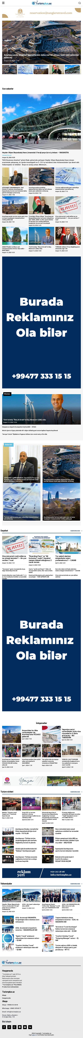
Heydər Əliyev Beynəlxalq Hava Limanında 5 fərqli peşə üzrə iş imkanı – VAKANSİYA (35, 153)
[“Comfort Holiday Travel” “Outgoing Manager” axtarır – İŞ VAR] (48, 938)
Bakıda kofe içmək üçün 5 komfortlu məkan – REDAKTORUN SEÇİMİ (64, 859)
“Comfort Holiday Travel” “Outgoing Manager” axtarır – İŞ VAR (66, 938)
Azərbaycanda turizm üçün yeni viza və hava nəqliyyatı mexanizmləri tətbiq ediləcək (15, 218)
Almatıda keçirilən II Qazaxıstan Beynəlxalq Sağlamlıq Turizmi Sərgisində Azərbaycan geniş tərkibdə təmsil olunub (50, 817)
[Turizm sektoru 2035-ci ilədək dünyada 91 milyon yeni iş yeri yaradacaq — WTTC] (48, 947)
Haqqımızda (6, 998)
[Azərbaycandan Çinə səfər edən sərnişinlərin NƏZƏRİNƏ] (31, 750)
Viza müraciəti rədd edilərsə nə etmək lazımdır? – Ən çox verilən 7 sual (67, 218)
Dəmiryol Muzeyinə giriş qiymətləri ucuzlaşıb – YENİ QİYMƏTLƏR (41, 576)
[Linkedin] (30, 1027)
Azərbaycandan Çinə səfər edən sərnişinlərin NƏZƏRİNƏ (31, 761)
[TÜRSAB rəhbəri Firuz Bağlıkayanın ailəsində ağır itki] (68, 236)
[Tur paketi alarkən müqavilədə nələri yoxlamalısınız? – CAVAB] (68, 545)
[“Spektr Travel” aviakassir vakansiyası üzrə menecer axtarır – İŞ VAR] (8, 938)
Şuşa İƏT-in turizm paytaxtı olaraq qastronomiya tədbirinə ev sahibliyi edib (31, 815)
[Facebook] (4, 1027)
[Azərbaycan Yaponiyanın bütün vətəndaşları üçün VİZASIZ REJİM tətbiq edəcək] (11, 750)
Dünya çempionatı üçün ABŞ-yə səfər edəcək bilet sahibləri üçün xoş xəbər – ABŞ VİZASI (67, 841)
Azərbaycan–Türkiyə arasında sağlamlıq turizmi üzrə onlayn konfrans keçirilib (26, 859)
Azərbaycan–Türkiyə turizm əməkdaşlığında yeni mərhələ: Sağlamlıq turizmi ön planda (26, 841)
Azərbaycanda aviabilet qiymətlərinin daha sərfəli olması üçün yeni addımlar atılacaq (40, 189)
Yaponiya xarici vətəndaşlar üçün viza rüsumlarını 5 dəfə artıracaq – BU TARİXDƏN (71, 733)
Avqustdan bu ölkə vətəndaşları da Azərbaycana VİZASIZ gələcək (31, 733)
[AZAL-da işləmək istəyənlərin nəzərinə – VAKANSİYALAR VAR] (8, 929)
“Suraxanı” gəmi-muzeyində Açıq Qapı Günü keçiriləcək (13, 570)
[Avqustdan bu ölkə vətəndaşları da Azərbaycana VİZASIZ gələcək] (11, 734)
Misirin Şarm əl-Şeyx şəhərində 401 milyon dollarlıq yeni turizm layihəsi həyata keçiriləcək (30, 430)
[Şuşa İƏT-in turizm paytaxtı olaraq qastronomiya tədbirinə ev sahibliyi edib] (31, 803)
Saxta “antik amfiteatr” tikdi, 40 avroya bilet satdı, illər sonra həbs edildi (40, 570)
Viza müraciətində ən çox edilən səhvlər (66, 576)
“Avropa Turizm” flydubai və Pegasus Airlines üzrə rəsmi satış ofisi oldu (24, 434)
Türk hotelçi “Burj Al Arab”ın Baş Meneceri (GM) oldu (40, 247)
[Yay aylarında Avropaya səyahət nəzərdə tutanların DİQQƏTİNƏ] (51, 750)
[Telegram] (20, 1027)
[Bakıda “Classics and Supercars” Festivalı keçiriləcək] (11, 803)
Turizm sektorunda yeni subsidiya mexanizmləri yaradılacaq (67, 188)
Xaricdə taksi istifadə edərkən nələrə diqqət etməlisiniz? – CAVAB (67, 570)
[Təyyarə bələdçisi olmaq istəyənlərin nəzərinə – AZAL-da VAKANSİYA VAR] (48, 920)
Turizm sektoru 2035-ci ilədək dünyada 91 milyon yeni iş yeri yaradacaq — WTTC (66, 948)
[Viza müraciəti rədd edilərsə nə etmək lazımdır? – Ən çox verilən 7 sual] (68, 205)
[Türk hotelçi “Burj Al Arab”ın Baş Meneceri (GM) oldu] (41, 236)
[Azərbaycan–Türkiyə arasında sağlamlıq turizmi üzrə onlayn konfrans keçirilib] (8, 859)
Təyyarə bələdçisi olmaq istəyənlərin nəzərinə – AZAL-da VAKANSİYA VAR (66, 920)
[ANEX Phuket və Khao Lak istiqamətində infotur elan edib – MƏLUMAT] (15, 236)
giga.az (34, 1035)
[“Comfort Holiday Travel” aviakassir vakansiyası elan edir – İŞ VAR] (8, 947)
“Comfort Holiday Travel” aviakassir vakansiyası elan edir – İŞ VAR (26, 948)
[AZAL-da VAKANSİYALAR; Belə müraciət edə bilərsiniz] (71, 895)
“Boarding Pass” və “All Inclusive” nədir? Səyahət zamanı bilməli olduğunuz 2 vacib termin (40, 559)
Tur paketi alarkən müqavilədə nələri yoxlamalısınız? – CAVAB (65, 558)
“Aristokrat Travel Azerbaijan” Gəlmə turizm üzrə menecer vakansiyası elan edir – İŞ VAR (66, 929)
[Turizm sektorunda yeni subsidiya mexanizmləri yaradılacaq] (68, 176)
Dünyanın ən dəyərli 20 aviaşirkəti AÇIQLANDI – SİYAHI (19, 427)
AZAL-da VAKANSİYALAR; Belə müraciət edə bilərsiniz (71, 905)
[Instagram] (9, 1027)
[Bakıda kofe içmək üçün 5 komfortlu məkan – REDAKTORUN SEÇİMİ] (48, 859)
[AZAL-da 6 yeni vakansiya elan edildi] (31, 895)
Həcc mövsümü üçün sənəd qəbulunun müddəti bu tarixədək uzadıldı (66, 831)
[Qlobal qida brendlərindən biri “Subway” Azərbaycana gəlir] (8, 850)
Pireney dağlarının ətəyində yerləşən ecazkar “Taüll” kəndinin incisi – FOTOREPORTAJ (71, 815)
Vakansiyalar (6, 155)
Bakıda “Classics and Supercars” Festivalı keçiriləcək (9, 814)
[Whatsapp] (14, 1027)
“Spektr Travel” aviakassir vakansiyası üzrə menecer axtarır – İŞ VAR (27, 938)
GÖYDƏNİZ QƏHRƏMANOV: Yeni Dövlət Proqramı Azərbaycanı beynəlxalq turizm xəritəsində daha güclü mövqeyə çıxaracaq (14, 190)
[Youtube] (25, 1027)
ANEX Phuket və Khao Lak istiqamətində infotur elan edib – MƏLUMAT (13, 248)
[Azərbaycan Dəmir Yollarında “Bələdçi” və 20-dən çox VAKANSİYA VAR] (51, 895)
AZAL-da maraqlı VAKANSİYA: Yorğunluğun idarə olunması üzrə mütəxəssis (27, 920)
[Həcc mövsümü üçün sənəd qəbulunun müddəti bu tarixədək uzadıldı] (48, 831)
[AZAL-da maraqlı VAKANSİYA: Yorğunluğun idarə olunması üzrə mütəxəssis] (8, 920)
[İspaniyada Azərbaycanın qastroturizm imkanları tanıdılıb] (48, 850)
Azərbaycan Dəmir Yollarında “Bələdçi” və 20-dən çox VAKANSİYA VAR (51, 905)
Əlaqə (4, 995)
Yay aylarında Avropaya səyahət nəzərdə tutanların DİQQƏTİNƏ (50, 761)
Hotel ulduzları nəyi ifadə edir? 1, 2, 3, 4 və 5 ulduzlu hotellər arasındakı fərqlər (14, 576)
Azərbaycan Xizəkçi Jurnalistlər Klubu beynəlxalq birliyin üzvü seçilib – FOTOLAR (26, 831)
